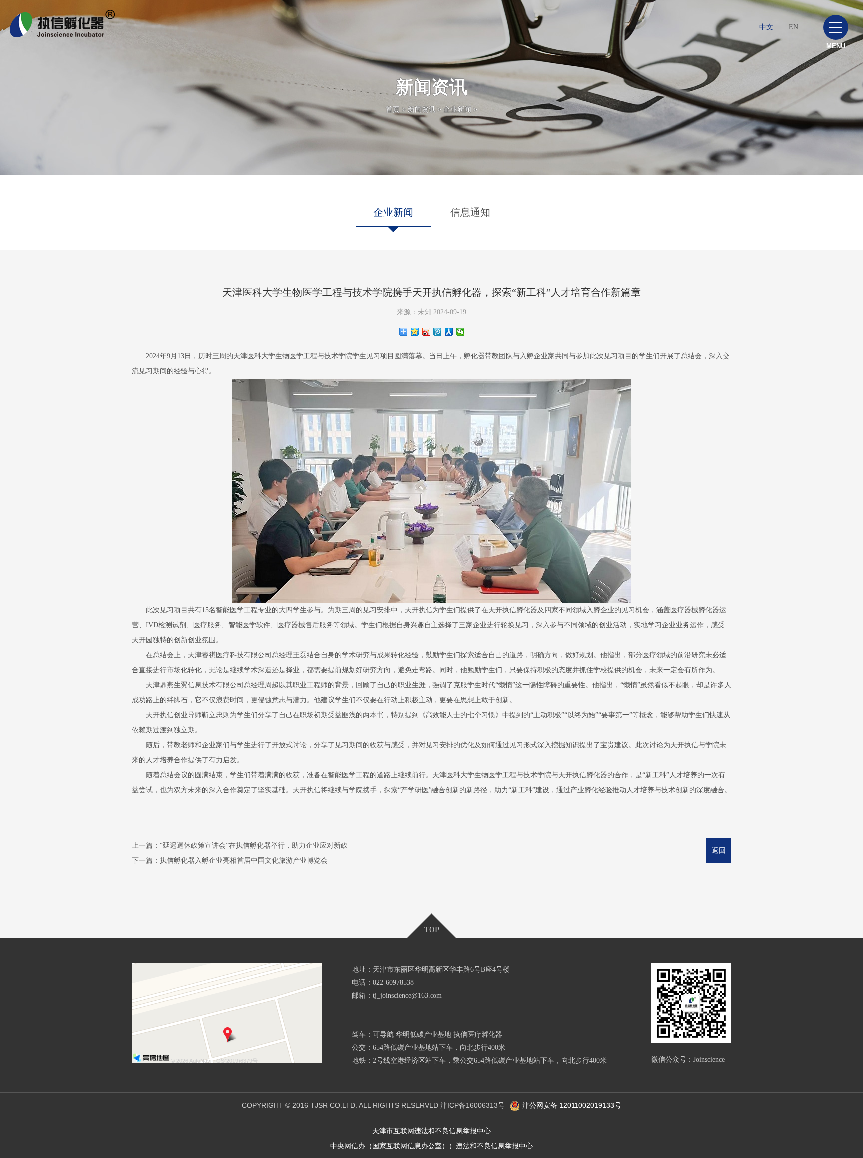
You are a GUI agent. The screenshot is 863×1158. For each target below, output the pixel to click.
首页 (393, 109)
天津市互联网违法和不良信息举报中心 (431, 1131)
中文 (766, 27)
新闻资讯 (421, 109)
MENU (835, 46)
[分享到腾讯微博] (437, 332)
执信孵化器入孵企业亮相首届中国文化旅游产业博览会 (244, 860)
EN (793, 27)
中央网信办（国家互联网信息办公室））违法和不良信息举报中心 (431, 1146)
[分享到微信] (460, 332)
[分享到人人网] (449, 332)
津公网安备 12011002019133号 (571, 1105)
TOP (431, 929)
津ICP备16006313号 (472, 1105)
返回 (719, 850)
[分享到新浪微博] (426, 332)
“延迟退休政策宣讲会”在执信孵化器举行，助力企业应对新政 (254, 845)
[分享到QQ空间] (415, 332)
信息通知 (470, 212)
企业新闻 (457, 109)
